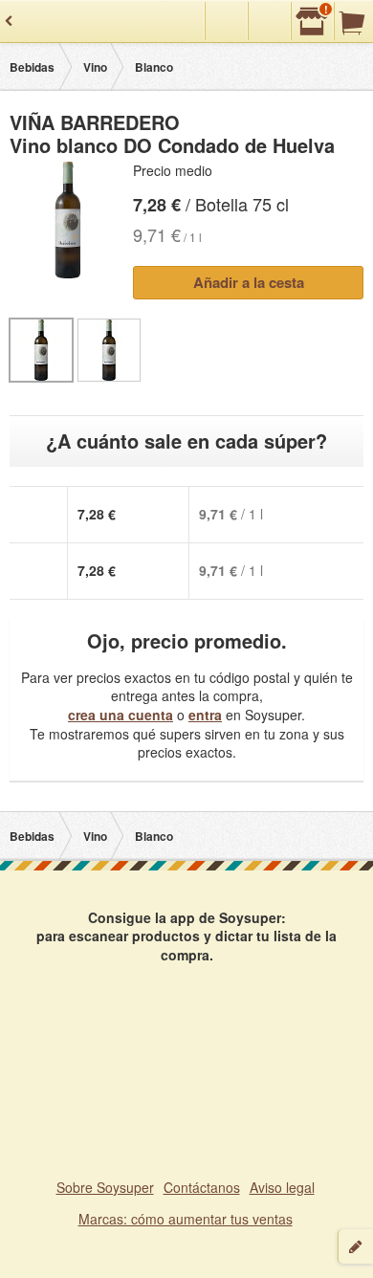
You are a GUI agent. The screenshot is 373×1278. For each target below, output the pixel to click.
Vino (95, 67)
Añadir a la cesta (248, 282)
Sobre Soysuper (105, 1187)
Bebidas (32, 67)
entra (205, 714)
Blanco (154, 67)
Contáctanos (202, 1187)
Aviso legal (282, 1187)
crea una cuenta (120, 714)
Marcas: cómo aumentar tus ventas (185, 1218)
